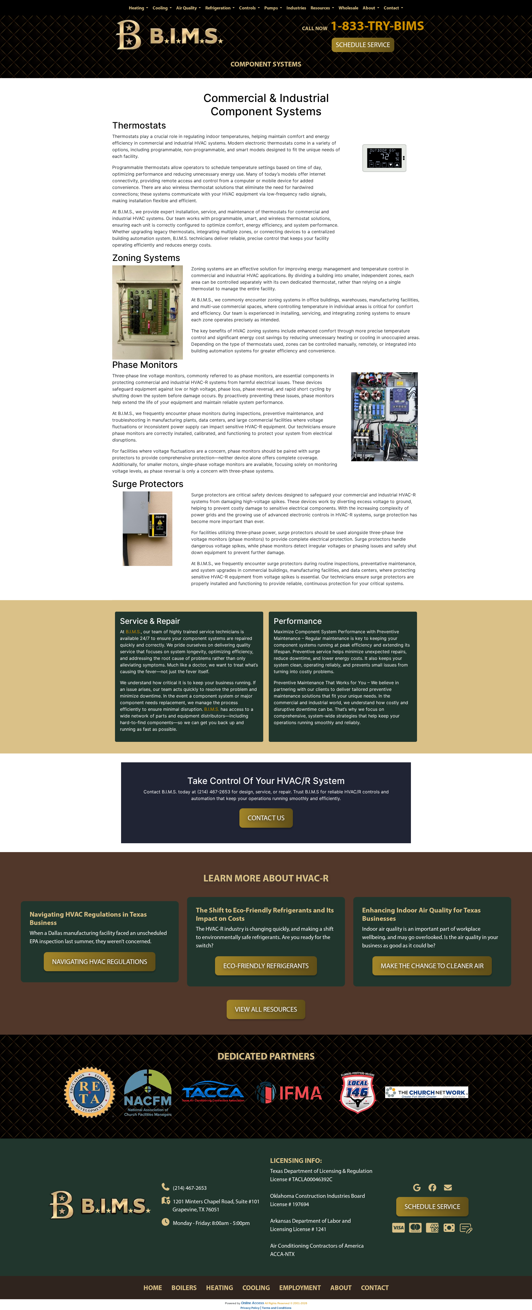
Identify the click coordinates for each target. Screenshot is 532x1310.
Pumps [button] (271, 8)
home (153, 1287)
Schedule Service (363, 45)
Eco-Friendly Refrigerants (266, 966)
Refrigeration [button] (218, 8)
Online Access (252, 1303)
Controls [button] (248, 8)
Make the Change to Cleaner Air (432, 966)
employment (300, 1287)
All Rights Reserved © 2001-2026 (286, 1303)
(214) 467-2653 (190, 1188)
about (341, 1287)
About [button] (369, 8)
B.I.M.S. (133, 631)
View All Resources (266, 1009)
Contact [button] (392, 8)
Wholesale (348, 8)
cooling (256, 1287)
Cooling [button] (160, 8)
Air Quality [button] (187, 8)
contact (375, 1287)
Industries (296, 8)
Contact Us (266, 818)
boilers (184, 1287)
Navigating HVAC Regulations (99, 961)
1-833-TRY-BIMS (377, 25)
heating (219, 1287)
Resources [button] (321, 8)
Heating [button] (137, 8)
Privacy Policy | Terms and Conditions (266, 1307)
